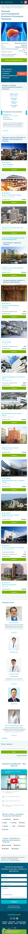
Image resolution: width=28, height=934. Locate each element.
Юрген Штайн (14, 622)
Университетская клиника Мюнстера (12, 227)
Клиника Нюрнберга (7, 164)
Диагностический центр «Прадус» (12, 195)
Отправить (14, 902)
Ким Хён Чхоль (14, 674)
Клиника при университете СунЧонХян (13, 547)
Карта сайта (22, 923)
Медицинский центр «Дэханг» (10, 448)
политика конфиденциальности (18, 897)
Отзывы (4, 923)
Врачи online (12, 921)
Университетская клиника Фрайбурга (12, 268)
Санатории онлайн (21, 921)
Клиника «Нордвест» (13, 115)
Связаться (14, 169)
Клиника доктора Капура (9, 584)
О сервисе (4, 921)
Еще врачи (4, 738)
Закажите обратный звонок (14, 907)
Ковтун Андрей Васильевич (14, 725)
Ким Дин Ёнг (14, 652)
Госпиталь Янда (6, 342)
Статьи (16, 923)
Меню (2, 2)
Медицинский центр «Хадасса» (11, 515)
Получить (22, 73)
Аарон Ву (14, 704)
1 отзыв (25, 52)
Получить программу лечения (14, 60)
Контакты (10, 923)
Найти (14, 752)
